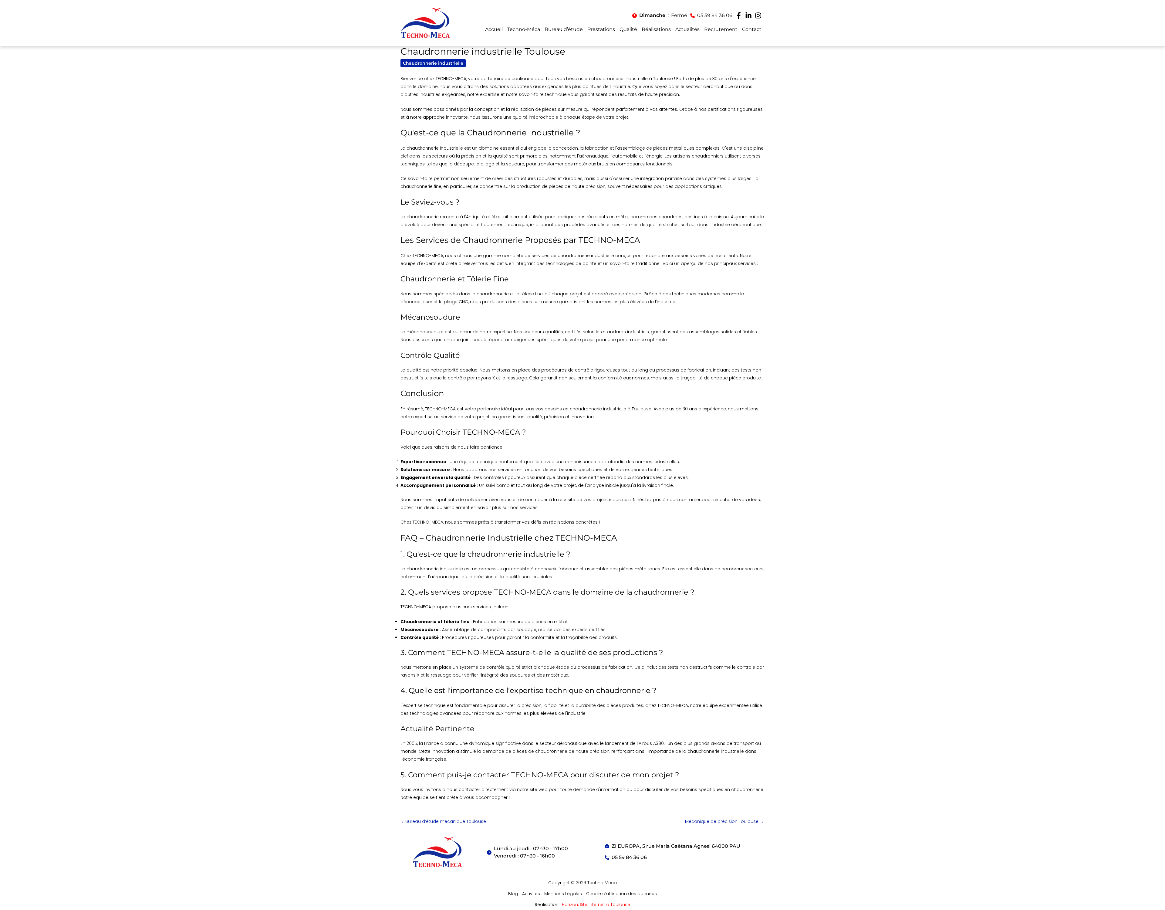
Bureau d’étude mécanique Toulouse (443, 821)
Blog (513, 894)
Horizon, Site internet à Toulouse (596, 905)
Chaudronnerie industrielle (433, 63)
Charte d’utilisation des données (621, 894)
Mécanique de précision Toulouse (724, 821)
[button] (659, 15)
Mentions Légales (563, 894)
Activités (531, 894)
